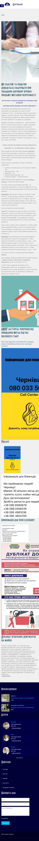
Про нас (5, 774)
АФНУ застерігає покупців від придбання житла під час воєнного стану (17, 332)
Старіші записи (5, 676)
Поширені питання (8, 787)
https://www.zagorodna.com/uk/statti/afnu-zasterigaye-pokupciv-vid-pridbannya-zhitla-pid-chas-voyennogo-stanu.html (17, 344)
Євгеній (13, 722)
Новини (5, 778)
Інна (12, 734)
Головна (5, 769)
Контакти (6, 783)
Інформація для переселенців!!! (18, 520)
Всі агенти (19, 758)
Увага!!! (5, 441)
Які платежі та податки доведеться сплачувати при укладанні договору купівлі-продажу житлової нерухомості (18, 89)
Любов (13, 747)
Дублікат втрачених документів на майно (18, 638)
